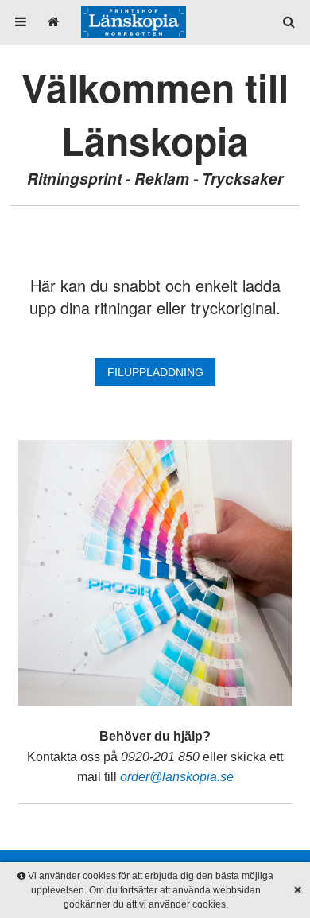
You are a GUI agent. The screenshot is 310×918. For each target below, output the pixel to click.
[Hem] (53, 21)
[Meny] (20, 21)
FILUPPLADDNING (155, 372)
